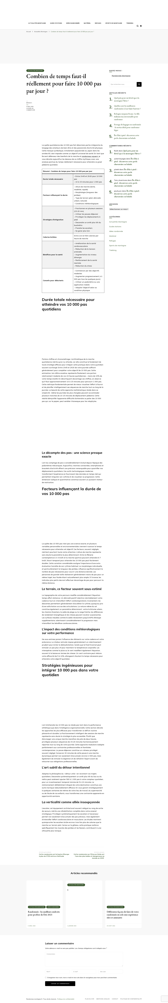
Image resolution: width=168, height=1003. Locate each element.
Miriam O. (29, 102)
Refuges (98, 23)
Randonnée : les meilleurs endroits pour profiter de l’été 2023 (44, 913)
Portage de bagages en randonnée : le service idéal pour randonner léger (127, 127)
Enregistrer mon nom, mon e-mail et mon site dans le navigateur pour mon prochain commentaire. (82, 977)
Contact (115, 999)
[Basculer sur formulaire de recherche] (137, 26)
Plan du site (89, 999)
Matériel (87, 23)
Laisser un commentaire (32, 109)
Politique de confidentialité (65, 999)
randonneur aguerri (90, 156)
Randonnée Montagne (121, 76)
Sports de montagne (113, 23)
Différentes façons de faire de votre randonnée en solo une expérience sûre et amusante (123, 914)
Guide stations (56, 23)
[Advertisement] (84, 48)
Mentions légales (103, 999)
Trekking (129, 23)
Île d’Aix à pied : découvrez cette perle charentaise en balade (126, 161)
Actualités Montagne (37, 23)
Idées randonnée (73, 23)
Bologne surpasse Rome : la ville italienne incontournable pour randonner (127, 117)
